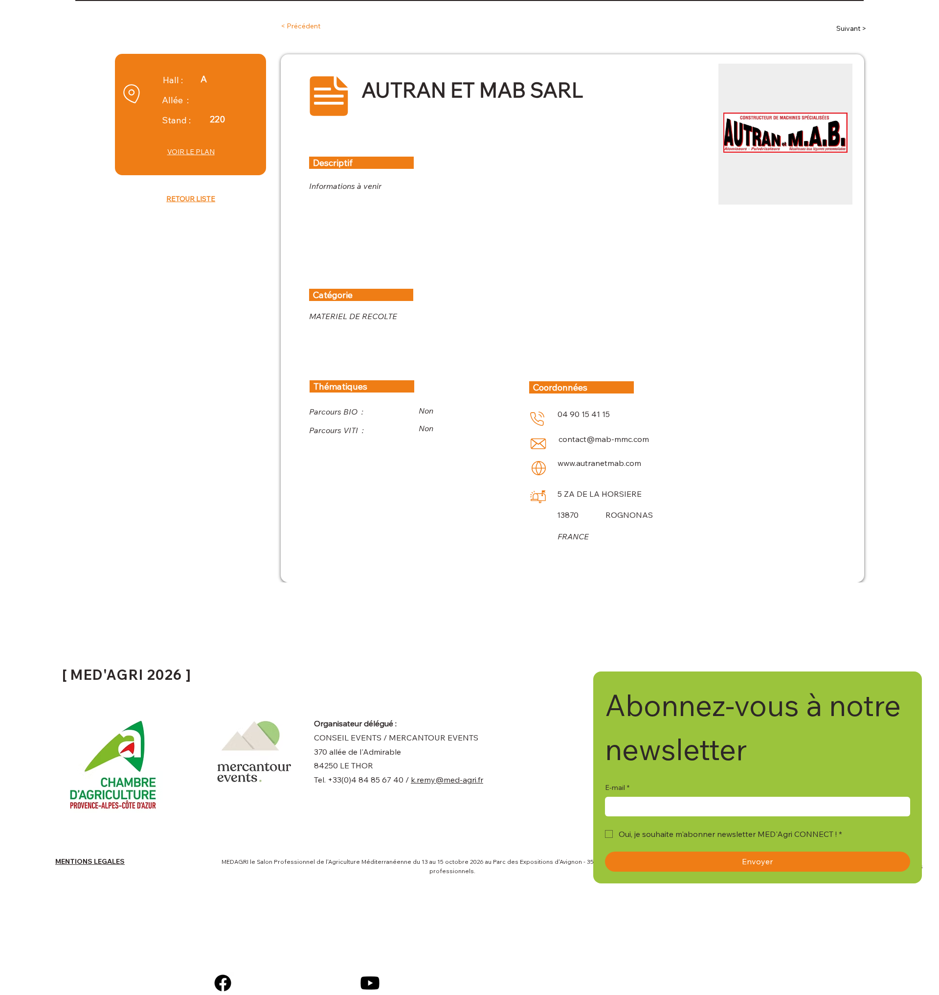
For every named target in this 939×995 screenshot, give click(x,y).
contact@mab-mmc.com (604, 439)
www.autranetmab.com (599, 463)
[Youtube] (370, 983)
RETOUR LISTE (190, 198)
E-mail (617, 787)
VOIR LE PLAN (191, 151)
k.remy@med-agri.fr (447, 780)
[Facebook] (223, 983)
